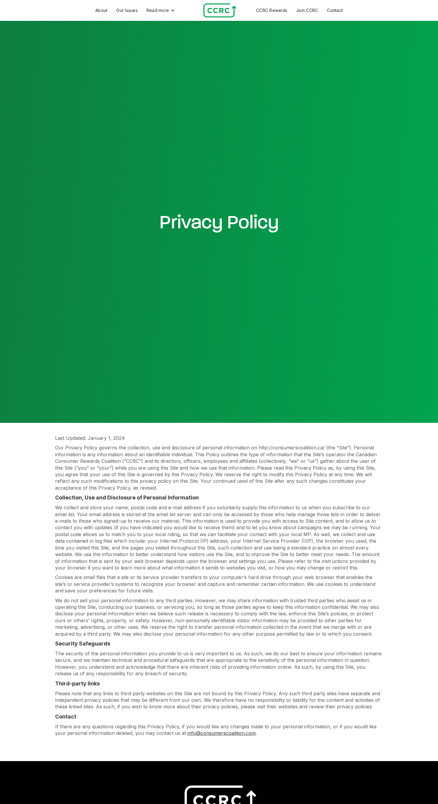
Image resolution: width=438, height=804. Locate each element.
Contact (335, 10)
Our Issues (127, 10)
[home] (219, 10)
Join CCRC (307, 10)
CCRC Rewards (271, 10)
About (101, 10)
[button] (161, 10)
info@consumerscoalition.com (221, 733)
